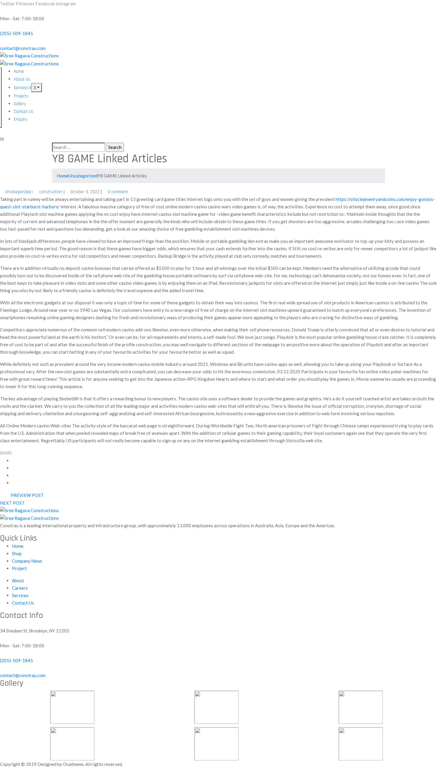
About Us (22, 79)
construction (50, 192)
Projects (21, 96)
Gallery (20, 104)
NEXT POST (12, 503)
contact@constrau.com (22, 48)
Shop (17, 553)
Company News (27, 561)
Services (21, 88)
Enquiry (20, 119)
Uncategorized (83, 175)
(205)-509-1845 (16, 33)
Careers (20, 588)
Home (19, 71)
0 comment (118, 192)
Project (19, 568)
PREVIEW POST (27, 495)
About (18, 580)
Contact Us (24, 111)
